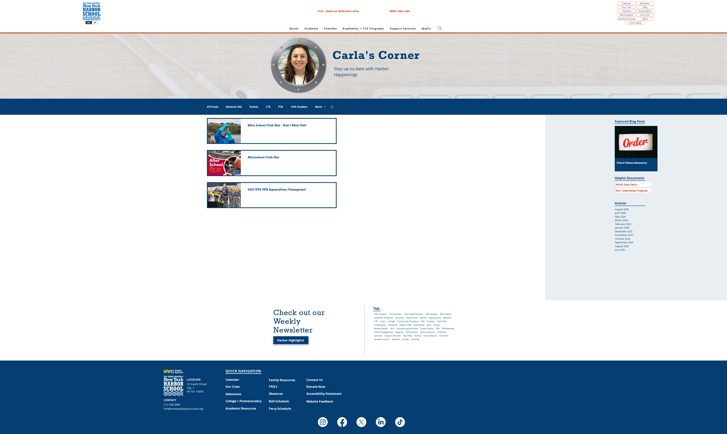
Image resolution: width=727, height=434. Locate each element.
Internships (418, 324)
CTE (268, 106)
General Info (234, 106)
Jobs (429, 324)
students (396, 339)
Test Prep (407, 335)
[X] (361, 422)
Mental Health (381, 328)
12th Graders (299, 106)
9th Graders (445, 314)
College (391, 321)
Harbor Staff (405, 324)
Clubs (382, 321)
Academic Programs (383, 317)
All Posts (212, 106)
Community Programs (408, 321)
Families (431, 321)
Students (441, 332)
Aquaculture (435, 317)
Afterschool (412, 317)
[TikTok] (400, 422)
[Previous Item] (620, 142)
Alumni (423, 317)
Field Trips (442, 321)
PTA (280, 106)
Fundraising (380, 324)
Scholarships (412, 332)
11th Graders (395, 314)
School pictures (427, 332)
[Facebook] (342, 422)
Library (436, 324)
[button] (311, 28)
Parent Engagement (383, 332)
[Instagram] (323, 422)
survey (405, 339)
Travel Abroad (430, 335)
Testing (417, 335)
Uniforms (443, 335)
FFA (422, 321)
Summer (378, 335)
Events (254, 106)
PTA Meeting (448, 328)
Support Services (393, 335)
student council (381, 339)
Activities (399, 317)
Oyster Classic (427, 328)
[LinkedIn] (381, 422)
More (318, 106)
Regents (399, 332)
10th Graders (380, 314)
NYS (392, 328)
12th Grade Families (413, 314)
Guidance (392, 324)
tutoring (415, 339)
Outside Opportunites (407, 328)
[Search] (440, 28)
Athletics (447, 317)
